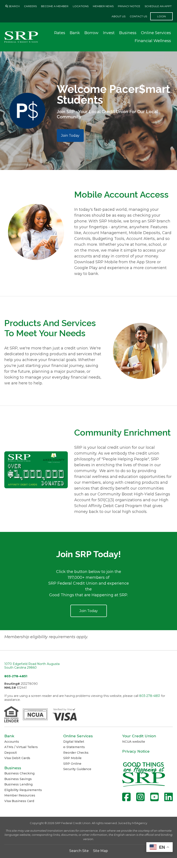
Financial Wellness (153, 40)
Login (161, 16)
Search (14, 6)
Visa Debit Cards (17, 758)
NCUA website (133, 742)
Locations (80, 6)
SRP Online (72, 764)
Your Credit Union (139, 736)
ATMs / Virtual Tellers (21, 747)
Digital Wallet (73, 742)
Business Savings (18, 779)
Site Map (100, 851)
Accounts (11, 742)
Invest (109, 32)
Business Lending (18, 784)
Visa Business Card (19, 801)
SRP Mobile (72, 758)
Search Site (79, 851)
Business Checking (19, 773)
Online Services (156, 32)
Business (127, 32)
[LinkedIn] (168, 797)
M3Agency (139, 823)
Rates (59, 32)
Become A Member (54, 6)
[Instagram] (140, 797)
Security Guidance (77, 769)
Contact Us (138, 16)
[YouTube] (154, 797)
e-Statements (74, 747)
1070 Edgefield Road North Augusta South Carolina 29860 (32, 666)
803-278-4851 (15, 676)
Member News (103, 6)
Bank (75, 32)
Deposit (10, 753)
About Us (118, 16)
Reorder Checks (75, 753)
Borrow (91, 32)
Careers (30, 6)
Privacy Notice (129, 6)
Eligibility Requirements (23, 790)
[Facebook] (126, 797)
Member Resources (19, 795)
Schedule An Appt (158, 6)
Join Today (70, 135)
